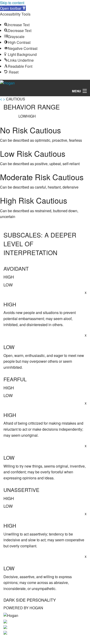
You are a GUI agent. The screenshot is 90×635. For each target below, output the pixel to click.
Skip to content (12, 2)
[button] (13, 8)
